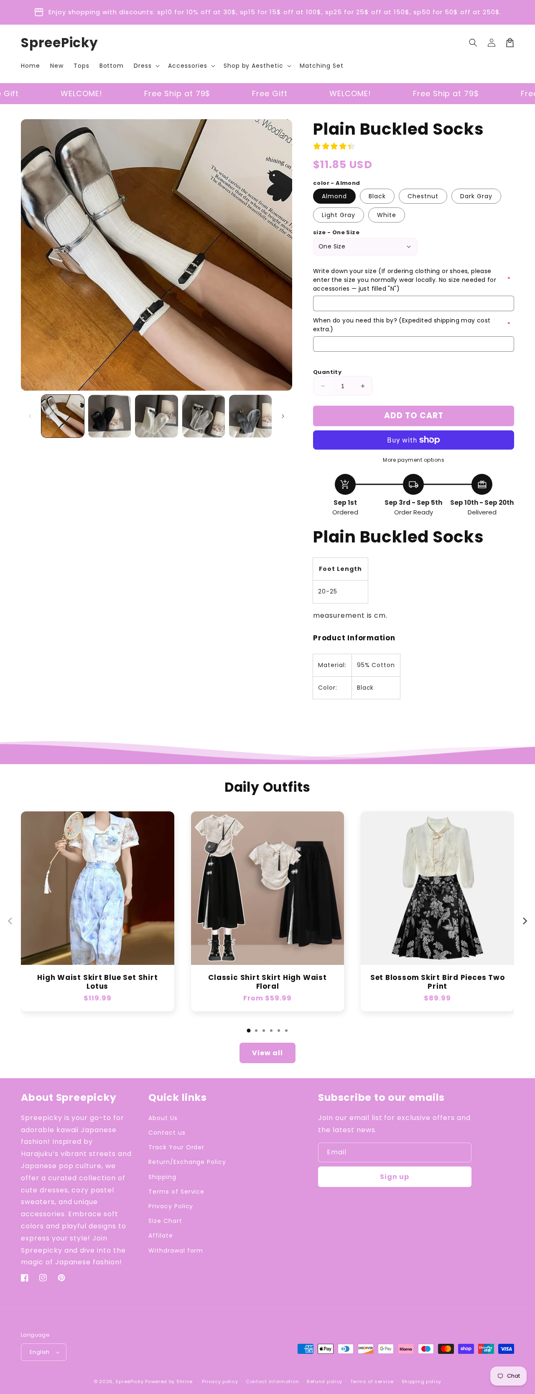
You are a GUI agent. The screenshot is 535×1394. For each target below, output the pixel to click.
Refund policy (324, 1381)
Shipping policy (422, 1381)
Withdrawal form (175, 1250)
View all (267, 1053)
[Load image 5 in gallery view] (250, 416)
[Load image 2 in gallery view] (109, 416)
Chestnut (423, 196)
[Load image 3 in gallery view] (156, 416)
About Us (163, 1118)
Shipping (162, 1177)
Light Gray (338, 215)
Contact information (272, 1381)
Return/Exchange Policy (187, 1162)
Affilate (160, 1235)
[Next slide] (524, 921)
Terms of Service (176, 1191)
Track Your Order (176, 1147)
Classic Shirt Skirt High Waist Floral (267, 982)
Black (377, 196)
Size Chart (165, 1221)
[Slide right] (283, 416)
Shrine (184, 1381)
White (386, 215)
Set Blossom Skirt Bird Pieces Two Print (437, 982)
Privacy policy (220, 1381)
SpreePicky (129, 1381)
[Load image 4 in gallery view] (203, 416)
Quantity (327, 372)
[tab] (248, 1030)
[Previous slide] (10, 921)
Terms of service (372, 1381)
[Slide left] (30, 416)
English (40, 1352)
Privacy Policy (170, 1206)
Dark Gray (476, 196)
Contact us (167, 1132)
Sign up (394, 1177)
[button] (146, 65)
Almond (334, 196)
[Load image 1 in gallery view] (62, 416)
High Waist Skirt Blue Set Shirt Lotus (97, 982)
